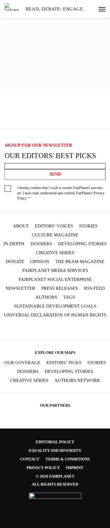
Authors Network (77, 380)
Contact (29, 459)
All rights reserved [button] (55, 484)
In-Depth (13, 244)
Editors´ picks (63, 362)
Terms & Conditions (68, 459)
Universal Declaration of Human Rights (55, 315)
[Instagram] (25, 329)
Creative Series (55, 252)
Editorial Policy (55, 442)
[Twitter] (37, 329)
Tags (69, 297)
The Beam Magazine (79, 261)
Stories (88, 226)
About (21, 226)
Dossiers (41, 244)
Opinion (39, 261)
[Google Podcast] (97, 329)
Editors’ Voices (54, 226)
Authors (46, 297)
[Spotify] (73, 329)
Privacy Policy (43, 468)
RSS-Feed (94, 288)
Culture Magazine (55, 235)
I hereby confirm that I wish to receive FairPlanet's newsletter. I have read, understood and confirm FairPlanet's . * (61, 193)
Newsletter (20, 288)
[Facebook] (13, 329)
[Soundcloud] (61, 329)
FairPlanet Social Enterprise (55, 279)
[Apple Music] (85, 329)
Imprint (74, 468)
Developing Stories (82, 244)
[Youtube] (49, 329)
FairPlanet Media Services (55, 270)
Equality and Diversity (55, 450)
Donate (15, 261)
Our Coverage (22, 362)
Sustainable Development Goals (55, 306)
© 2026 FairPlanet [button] (55, 476)
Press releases (59, 288)
